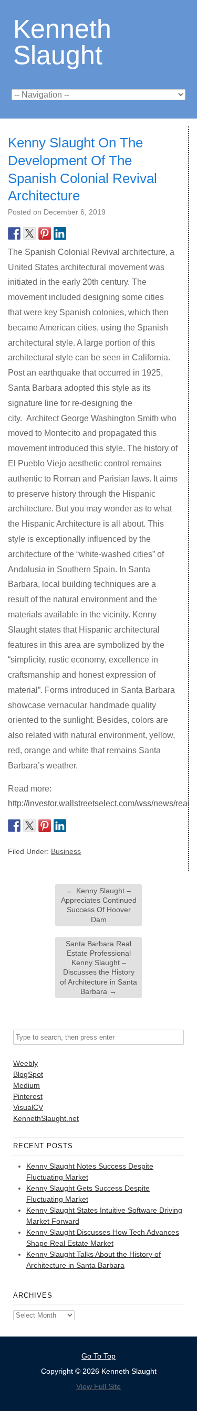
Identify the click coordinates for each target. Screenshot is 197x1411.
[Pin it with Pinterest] (44, 233)
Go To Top (98, 1356)
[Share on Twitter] (29, 233)
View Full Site (98, 1386)
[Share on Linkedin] (60, 233)
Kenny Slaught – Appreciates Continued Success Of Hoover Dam (99, 905)
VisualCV (28, 1107)
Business (66, 851)
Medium (26, 1085)
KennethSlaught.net (46, 1118)
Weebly (25, 1063)
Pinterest (28, 1096)
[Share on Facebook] (14, 233)
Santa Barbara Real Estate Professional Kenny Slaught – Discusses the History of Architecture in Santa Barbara (98, 967)
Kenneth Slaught (62, 41)
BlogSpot (28, 1074)
